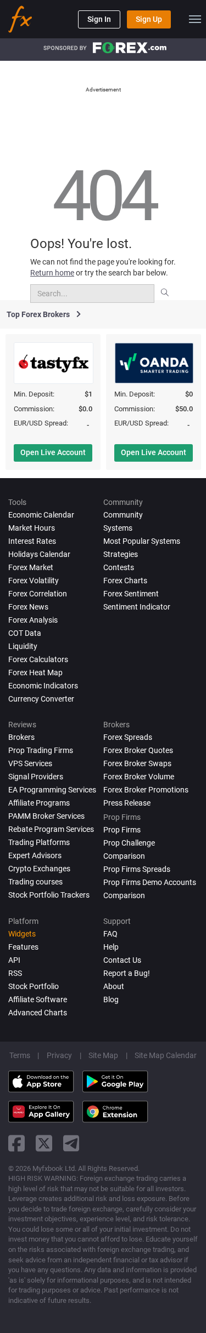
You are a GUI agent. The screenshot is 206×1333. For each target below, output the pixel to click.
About (113, 986)
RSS (15, 973)
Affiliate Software (37, 999)
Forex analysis (33, 620)
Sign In (99, 19)
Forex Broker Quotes (138, 750)
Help (111, 947)
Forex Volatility (33, 580)
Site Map (103, 1055)
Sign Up (149, 19)
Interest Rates (32, 541)
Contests (118, 567)
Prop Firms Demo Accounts (149, 882)
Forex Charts (125, 580)
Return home (52, 272)
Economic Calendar (41, 514)
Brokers (21, 737)
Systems (117, 528)
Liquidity (22, 646)
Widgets (22, 933)
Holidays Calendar (39, 554)
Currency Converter (41, 698)
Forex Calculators (38, 659)
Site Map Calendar (166, 1055)
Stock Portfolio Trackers (49, 894)
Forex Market (30, 567)
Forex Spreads (127, 737)
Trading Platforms (39, 842)
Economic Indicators (43, 685)
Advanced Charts (37, 1012)
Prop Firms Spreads (136, 869)
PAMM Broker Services (46, 816)
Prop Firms (122, 829)
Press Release (127, 802)
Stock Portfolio (33, 986)
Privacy (59, 1055)
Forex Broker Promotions (145, 789)
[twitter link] (44, 1143)
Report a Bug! (126, 973)
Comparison (124, 895)
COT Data (24, 633)
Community (123, 514)
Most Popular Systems (141, 541)
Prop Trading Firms (40, 750)
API (14, 960)
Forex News (28, 606)
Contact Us (122, 960)
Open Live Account (53, 452)
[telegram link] (71, 1143)
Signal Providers (35, 776)
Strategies (120, 554)
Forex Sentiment (131, 593)
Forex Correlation (37, 593)
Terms (19, 1055)
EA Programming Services (52, 789)
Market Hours (31, 528)
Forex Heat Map (35, 672)
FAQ (110, 933)
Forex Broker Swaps (137, 763)
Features (23, 947)
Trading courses (35, 881)
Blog (111, 999)
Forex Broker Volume (138, 776)
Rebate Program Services (51, 829)
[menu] (195, 19)
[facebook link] (16, 1143)
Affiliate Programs (39, 802)
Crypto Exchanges (39, 868)
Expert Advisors (35, 855)
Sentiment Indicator (136, 606)
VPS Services (30, 763)
